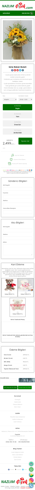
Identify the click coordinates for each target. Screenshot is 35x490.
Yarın (17, 116)
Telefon (10, 440)
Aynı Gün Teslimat (19, 155)
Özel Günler (17, 459)
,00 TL (16, 354)
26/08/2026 (17, 123)
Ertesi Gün (17, 125)
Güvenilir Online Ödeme (19, 159)
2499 (24, 354)
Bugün (17, 108)
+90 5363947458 (23, 441)
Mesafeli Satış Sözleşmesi (17, 417)
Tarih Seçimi (17, 130)
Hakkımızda (17, 402)
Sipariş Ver (25, 141)
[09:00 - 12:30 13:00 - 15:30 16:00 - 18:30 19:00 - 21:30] (25, 99)
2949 (24, 369)
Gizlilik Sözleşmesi (17, 419)
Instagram (19, 469)
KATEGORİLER (6, 13)
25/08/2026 (17, 115)
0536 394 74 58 (25, 13)
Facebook (12, 469)
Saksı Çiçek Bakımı (17, 454)
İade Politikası (17, 422)
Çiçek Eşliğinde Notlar (17, 452)
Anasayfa (17, 399)
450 (24, 361)
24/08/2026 (17, 107)
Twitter (25, 469)
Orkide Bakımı (17, 457)
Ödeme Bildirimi (17, 404)
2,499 (9, 144)
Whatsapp (23, 440)
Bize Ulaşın (17, 407)
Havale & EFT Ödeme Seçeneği (19, 163)
